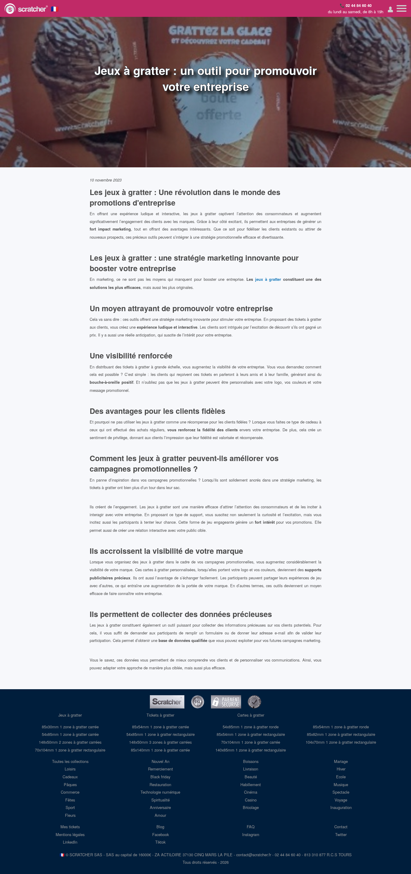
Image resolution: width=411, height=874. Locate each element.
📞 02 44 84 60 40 (356, 5)
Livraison (250, 769)
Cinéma (250, 792)
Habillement (250, 784)
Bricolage (251, 807)
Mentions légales (70, 834)
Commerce (70, 792)
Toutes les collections (70, 761)
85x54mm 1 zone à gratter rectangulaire (251, 734)
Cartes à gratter (250, 715)
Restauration (160, 784)
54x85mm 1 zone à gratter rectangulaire (160, 734)
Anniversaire (160, 807)
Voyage (341, 800)
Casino (251, 800)
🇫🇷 (55, 8)
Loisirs (70, 769)
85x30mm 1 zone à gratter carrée (70, 727)
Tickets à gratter (160, 715)
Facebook (160, 834)
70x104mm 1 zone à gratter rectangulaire (70, 750)
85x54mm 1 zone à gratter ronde (341, 727)
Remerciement (160, 769)
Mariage (341, 761)
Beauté (251, 776)
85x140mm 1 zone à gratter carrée (160, 750)
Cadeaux (70, 776)
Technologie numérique (160, 792)
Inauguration (341, 807)
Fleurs (70, 815)
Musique (341, 784)
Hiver (341, 769)
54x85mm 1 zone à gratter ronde (251, 727)
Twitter (341, 834)
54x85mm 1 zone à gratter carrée (70, 734)
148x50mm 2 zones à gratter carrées (70, 742)
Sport (70, 807)
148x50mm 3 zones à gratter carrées (160, 742)
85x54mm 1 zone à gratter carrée (160, 727)
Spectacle (340, 792)
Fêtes (70, 800)
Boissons (250, 761)
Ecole (341, 776)
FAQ (251, 826)
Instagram (250, 834)
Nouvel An (160, 761)
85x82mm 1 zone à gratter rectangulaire (341, 734)
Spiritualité (160, 800)
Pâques (70, 784)
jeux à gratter (268, 279)
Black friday (160, 776)
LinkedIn (70, 842)
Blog (160, 826)
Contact (341, 826)
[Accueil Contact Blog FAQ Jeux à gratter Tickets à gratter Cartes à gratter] (401, 8)
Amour (160, 815)
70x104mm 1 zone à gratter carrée (250, 742)
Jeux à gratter (70, 715)
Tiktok (160, 842)
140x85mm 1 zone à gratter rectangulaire (250, 750)
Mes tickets (70, 826)
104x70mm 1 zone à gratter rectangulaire (341, 742)
